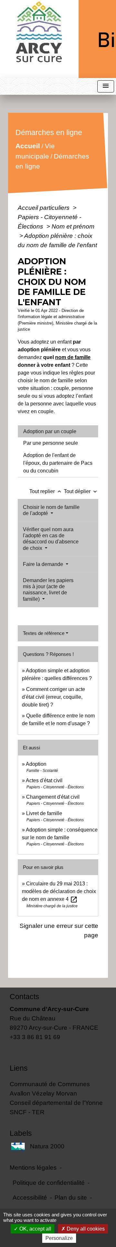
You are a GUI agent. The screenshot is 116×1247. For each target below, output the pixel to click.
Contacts (24, 996)
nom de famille (73, 357)
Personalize (59, 1238)
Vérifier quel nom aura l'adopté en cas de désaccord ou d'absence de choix (51, 539)
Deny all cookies (85, 1229)
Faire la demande (43, 564)
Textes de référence (43, 633)
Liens (19, 1068)
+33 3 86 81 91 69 (35, 1036)
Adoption (36, 764)
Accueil (27, 146)
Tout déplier (81, 491)
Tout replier (46, 491)
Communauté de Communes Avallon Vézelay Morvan (50, 1088)
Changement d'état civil (53, 797)
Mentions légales (33, 1167)
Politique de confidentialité (49, 1182)
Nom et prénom (73, 226)
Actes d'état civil (44, 780)
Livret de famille (44, 813)
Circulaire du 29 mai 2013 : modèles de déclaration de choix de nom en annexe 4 (59, 891)
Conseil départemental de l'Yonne (56, 1102)
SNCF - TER (27, 1111)
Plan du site (70, 1197)
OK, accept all (34, 1229)
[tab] (58, 431)
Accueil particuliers (44, 207)
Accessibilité (30, 1197)
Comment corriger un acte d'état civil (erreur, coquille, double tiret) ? (53, 697)
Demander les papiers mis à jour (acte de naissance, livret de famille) (48, 590)
